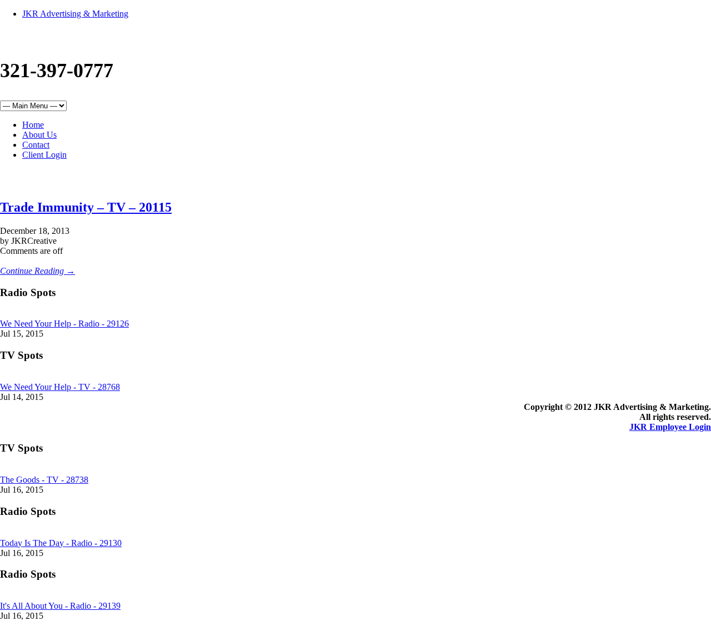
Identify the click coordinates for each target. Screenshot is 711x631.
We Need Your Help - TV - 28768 (60, 387)
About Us (39, 134)
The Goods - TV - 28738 (44, 479)
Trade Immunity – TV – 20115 (86, 207)
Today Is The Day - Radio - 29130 (61, 543)
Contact (35, 144)
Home (33, 124)
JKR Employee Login (670, 427)
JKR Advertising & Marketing (75, 13)
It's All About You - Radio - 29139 (60, 605)
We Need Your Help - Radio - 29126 (64, 323)
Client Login (44, 154)
